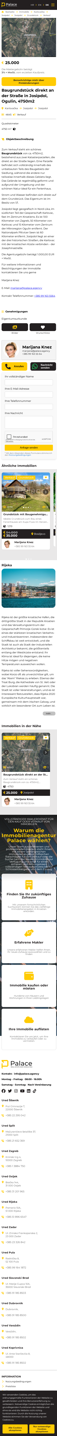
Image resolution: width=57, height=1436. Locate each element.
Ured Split (8, 1126)
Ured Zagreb (10, 1151)
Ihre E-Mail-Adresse (17, 389)
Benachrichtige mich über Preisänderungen (28, 81)
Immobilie (24, 12)
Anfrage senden (29, 447)
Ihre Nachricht (14, 413)
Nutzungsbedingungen (20, 455)
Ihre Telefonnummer (18, 401)
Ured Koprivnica (12, 1348)
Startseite (9, 12)
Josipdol (6, 15)
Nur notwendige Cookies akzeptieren (42, 1429)
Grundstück (32, 15)
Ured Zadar (9, 1227)
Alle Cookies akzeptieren (15, 1428)
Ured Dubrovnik (12, 1303)
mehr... (49, 713)
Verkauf (46, 15)
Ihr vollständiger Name (19, 376)
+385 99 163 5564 (44, 295)
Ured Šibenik (10, 1100)
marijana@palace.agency (26, 288)
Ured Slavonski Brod (15, 1278)
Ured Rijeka (9, 1202)
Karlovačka (39, 12)
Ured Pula (8, 1252)
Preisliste (11, 1386)
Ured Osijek (9, 1176)
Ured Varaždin (11, 1325)
